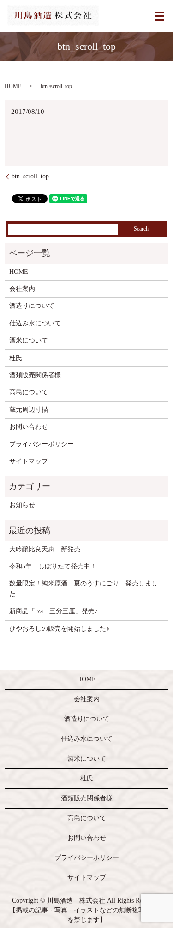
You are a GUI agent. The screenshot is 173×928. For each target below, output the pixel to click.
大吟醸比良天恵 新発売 (44, 549)
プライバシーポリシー (41, 444)
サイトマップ (28, 461)
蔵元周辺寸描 (28, 409)
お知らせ (22, 505)
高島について (28, 392)
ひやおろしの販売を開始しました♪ (59, 628)
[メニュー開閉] (159, 16)
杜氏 (15, 358)
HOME (13, 86)
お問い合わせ (28, 426)
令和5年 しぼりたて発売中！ (52, 566)
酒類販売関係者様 (35, 375)
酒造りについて (31, 305)
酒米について (28, 340)
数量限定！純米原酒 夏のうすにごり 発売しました (83, 588)
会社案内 (22, 288)
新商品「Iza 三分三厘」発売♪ (53, 611)
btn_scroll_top (30, 176)
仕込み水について (35, 323)
